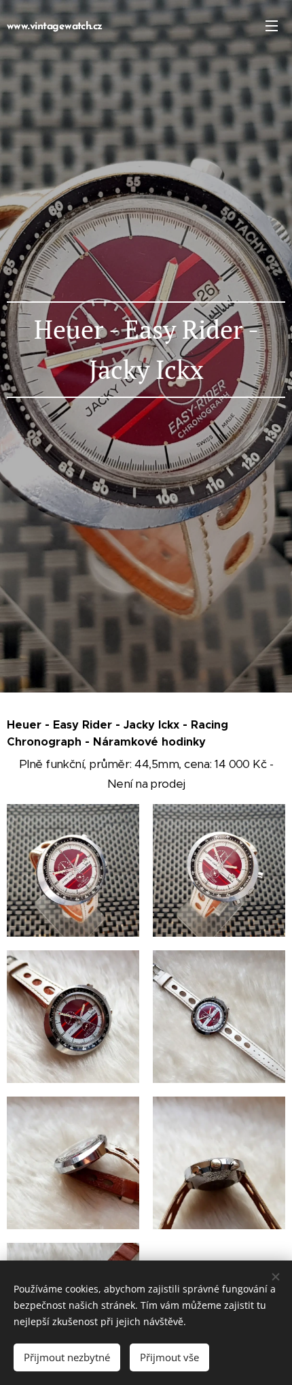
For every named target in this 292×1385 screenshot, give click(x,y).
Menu (271, 25)
